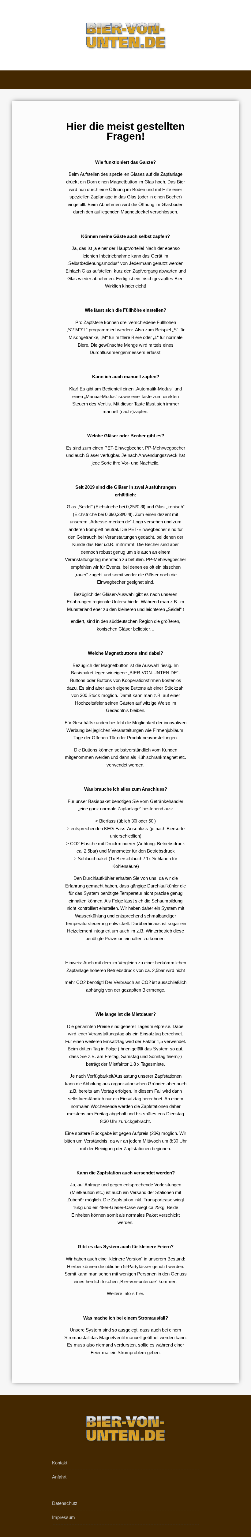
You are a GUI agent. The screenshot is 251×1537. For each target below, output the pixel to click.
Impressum (63, 1517)
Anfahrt (59, 1476)
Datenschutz (64, 1503)
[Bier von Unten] (125, 35)
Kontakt (59, 1462)
